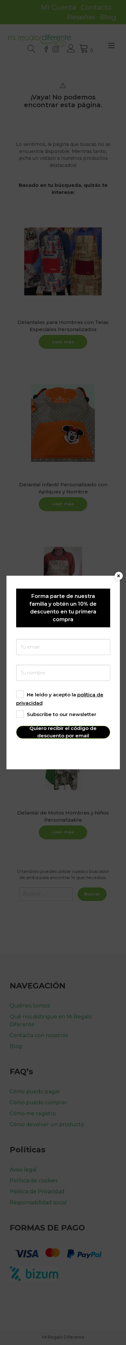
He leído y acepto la (59, 699)
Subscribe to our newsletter (61, 714)
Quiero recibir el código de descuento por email (63, 732)
